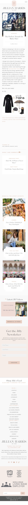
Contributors (14, 404)
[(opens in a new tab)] (14, 309)
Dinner (14, 220)
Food (14, 399)
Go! (23, 493)
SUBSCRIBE (14, 362)
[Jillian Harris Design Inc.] (14, 8)
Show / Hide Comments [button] (14, 152)
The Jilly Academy (14, 429)
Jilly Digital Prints (14, 407)
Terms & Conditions (17, 498)
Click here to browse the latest (14, 382)
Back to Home (14, 422)
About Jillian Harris (14, 427)
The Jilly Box (14, 250)
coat (3, 146)
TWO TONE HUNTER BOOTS (17, 119)
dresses (7, 146)
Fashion (14, 33)
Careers (14, 438)
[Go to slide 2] (13, 317)
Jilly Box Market (14, 416)
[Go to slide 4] (16, 318)
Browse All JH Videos (14, 321)
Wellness (14, 395)
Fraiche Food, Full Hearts (14, 414)
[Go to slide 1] (11, 317)
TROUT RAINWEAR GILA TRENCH (10, 117)
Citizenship (14, 397)
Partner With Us (14, 436)
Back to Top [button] (13, 499)
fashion (12, 146)
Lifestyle (14, 390)
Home (14, 392)
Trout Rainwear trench (14, 68)
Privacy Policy (9, 498)
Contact (14, 434)
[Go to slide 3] (14, 317)
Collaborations (14, 412)
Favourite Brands (14, 419)
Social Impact (14, 431)
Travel (14, 281)
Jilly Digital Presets (14, 410)
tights (16, 146)
